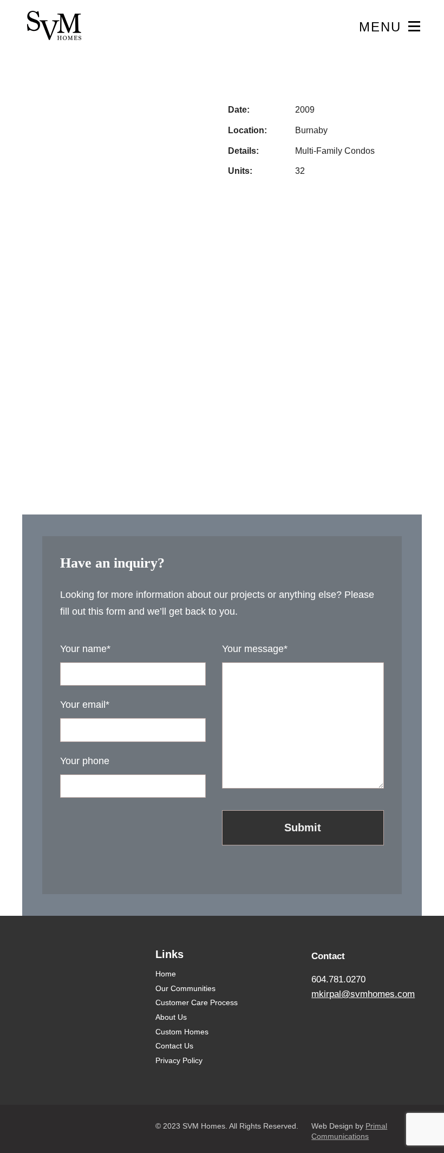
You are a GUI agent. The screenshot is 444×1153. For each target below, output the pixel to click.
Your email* (84, 704)
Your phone (84, 760)
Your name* (85, 648)
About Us (171, 1017)
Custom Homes (181, 1031)
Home (165, 973)
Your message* (255, 648)
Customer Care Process (196, 1002)
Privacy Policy (179, 1060)
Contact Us (174, 1045)
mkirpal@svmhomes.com (363, 994)
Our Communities (185, 988)
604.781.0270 (338, 979)
